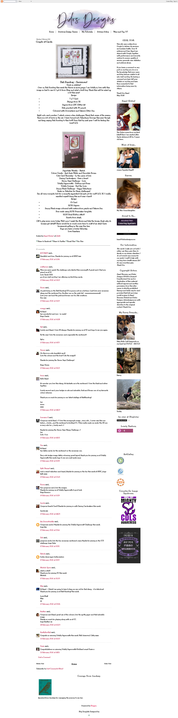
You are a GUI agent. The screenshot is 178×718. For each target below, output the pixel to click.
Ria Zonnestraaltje (47, 521)
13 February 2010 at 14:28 (50, 319)
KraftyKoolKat (45, 632)
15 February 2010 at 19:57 (50, 560)
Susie (42, 646)
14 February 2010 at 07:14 (50, 477)
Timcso (42, 350)
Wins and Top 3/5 (120, 32)
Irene (42, 376)
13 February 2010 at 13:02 (50, 280)
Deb (41, 538)
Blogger (94, 706)
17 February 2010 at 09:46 (50, 604)
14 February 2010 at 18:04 (50, 514)
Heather (43, 611)
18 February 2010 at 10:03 (50, 625)
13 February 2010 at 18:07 (50, 410)
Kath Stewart (45, 468)
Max (41, 586)
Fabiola (43, 554)
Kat (41, 327)
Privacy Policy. (103, 32)
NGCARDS (44, 253)
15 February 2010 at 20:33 (50, 579)
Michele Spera (45, 568)
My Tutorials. (87, 32)
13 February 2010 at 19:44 (50, 461)
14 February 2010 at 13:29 (50, 495)
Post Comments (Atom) (55, 669)
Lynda (42, 503)
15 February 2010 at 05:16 (50, 530)
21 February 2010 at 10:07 (50, 639)
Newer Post (40, 664)
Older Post (107, 664)
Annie (42, 288)
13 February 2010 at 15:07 (50, 368)
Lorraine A (44, 417)
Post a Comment (44, 657)
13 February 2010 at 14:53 (50, 343)
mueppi (43, 308)
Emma (42, 485)
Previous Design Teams (68, 32)
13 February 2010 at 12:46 (50, 259)
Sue (41, 445)
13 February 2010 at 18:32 (50, 438)
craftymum (44, 267)
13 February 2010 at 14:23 (50, 301)
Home (51, 32)
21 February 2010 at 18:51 (50, 652)
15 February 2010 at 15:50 (50, 546)
